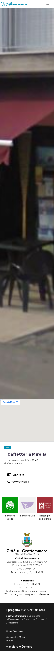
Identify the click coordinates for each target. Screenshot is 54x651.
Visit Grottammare (14, 3)
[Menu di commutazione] (47, 3)
